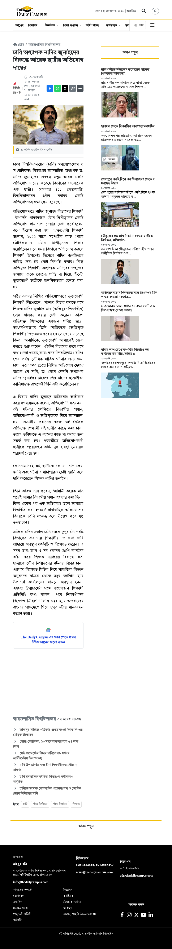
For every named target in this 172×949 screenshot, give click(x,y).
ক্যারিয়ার (68, 896)
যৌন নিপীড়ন (40, 804)
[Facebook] (50, 88)
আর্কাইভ (131, 11)
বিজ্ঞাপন (67, 889)
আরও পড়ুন (130, 52)
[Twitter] (65, 88)
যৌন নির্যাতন (60, 804)
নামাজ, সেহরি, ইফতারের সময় (79, 914)
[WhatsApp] (57, 88)
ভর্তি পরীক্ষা (92, 25)
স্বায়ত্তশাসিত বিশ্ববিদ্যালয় (44, 44)
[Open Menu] (152, 25)
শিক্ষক (76, 804)
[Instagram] (129, 915)
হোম (20, 44)
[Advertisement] (48, 682)
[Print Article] (80, 88)
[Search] (143, 11)
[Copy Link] (72, 88)
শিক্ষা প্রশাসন (71, 25)
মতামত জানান (21, 908)
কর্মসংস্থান (112, 25)
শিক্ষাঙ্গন (33, 25)
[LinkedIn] (150, 915)
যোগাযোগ (18, 896)
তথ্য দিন (17, 902)
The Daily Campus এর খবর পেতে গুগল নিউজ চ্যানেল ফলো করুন (48, 640)
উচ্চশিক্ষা (50, 25)
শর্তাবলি (17, 920)
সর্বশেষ (19, 25)
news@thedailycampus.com (94, 872)
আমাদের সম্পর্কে (22, 889)
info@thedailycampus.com (30, 882)
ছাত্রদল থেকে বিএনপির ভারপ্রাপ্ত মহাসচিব (128, 126)
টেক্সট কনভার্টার (72, 902)
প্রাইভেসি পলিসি (22, 914)
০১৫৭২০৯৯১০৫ (85, 865)
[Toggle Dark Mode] (155, 11)
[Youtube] (143, 915)
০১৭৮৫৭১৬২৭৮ (104, 865)
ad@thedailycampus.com (136, 875)
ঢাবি (25, 804)
